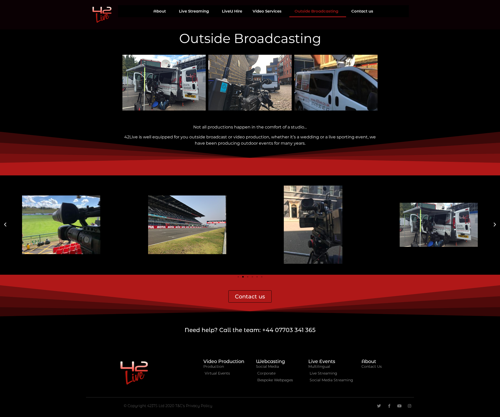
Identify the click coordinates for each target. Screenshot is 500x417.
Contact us (362, 11)
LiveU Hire (232, 11)
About (159, 11)
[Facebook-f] (389, 406)
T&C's (180, 405)
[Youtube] (399, 406)
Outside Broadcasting (316, 11)
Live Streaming (194, 11)
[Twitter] (379, 406)
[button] (5, 224)
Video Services (267, 11)
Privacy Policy (199, 405)
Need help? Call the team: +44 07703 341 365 (250, 330)
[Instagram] (409, 406)
